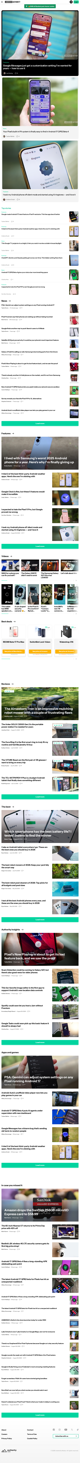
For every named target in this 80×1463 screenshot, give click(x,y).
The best (6, 807)
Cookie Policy (32, 1438)
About (3, 1430)
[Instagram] (59, 1430)
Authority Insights (10, 929)
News (4, 301)
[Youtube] (65, 1430)
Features (6, 433)
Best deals (6, 621)
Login (76, 2)
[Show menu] (2, 2)
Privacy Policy (6, 1438)
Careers (4, 1434)
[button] (40, 2)
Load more (40, 423)
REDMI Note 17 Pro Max (13, 642)
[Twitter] (72, 1430)
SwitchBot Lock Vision (40, 642)
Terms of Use (32, 1434)
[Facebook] (54, 1430)
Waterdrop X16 (66, 642)
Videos (5, 556)
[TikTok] (78, 1430)
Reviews (5, 684)
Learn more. (57, 9)
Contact (30, 1430)
